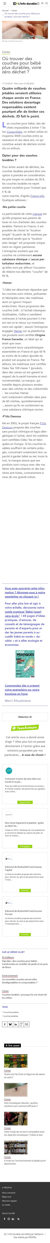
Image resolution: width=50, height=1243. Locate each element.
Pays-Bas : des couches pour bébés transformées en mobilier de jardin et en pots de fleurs (25, 964)
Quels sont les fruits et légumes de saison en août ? (24, 1076)
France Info (37, 196)
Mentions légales (9, 1201)
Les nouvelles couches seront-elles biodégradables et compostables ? (19, 981)
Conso (14, 10)
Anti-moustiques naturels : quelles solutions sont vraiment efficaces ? (21, 1104)
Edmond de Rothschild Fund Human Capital (23, 868)
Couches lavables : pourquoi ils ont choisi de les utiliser (24, 996)
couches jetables (10, 1016)
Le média (6, 1205)
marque (37, 214)
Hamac (18, 331)
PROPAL (32, 1237)
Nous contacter (9, 1192)
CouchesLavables (11, 1012)
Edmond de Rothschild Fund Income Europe (23, 913)
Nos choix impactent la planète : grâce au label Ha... (24, 824)
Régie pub (6, 1196)
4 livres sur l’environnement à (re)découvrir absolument (25, 1162)
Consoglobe (14, 132)
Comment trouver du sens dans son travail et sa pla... (23, 780)
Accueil (5, 10)
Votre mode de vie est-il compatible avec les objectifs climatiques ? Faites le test (24, 1133)
